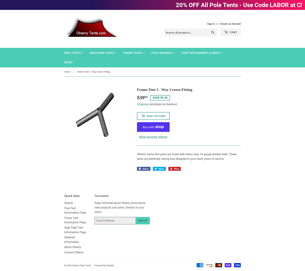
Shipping (142, 104)
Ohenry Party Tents (81, 265)
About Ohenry (72, 247)
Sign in (211, 23)
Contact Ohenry (73, 252)
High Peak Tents (102, 52)
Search (68, 203)
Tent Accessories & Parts (201, 52)
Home (67, 71)
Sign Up (143, 220)
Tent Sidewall (162, 52)
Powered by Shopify (104, 265)
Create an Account (230, 23)
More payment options (153, 137)
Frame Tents (133, 52)
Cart (233, 32)
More (68, 62)
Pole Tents (73, 52)
